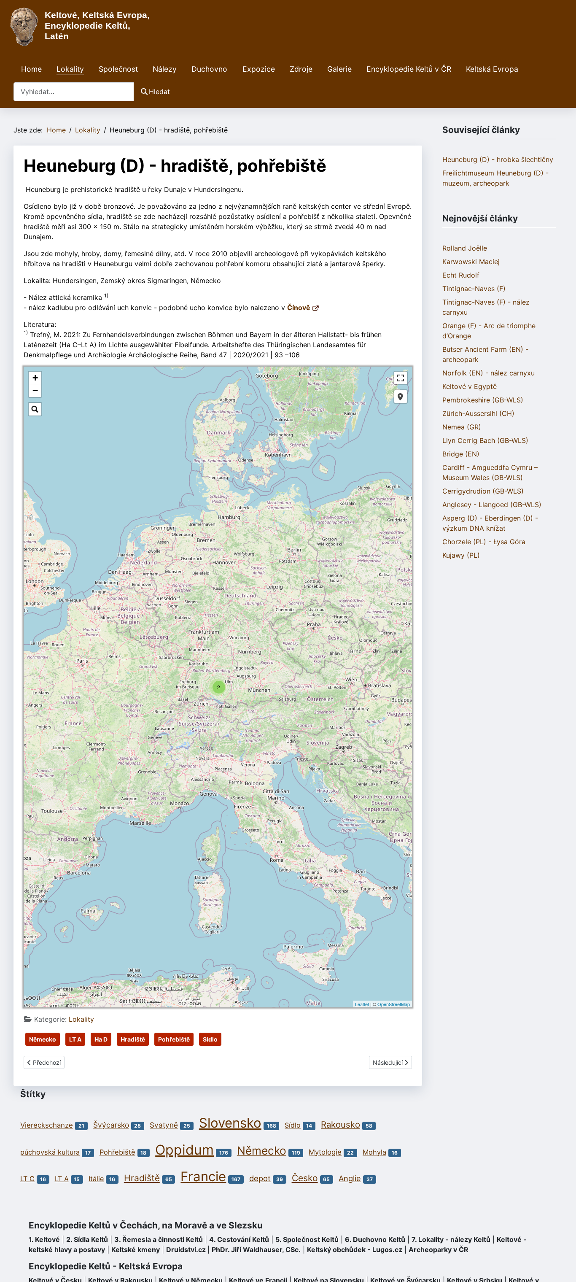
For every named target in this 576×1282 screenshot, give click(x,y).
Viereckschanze (46, 1125)
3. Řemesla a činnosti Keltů (158, 1239)
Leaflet (362, 1004)
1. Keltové (44, 1239)
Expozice (258, 69)
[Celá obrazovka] (400, 378)
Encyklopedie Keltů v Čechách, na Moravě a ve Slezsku (146, 1225)
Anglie (350, 1178)
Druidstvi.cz (186, 1249)
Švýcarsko (111, 1124)
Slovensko (230, 1123)
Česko (305, 1178)
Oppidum (184, 1150)
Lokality (70, 69)
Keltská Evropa (492, 69)
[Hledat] (35, 409)
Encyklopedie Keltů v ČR (408, 69)
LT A (75, 1039)
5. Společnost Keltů (307, 1239)
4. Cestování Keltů (239, 1239)
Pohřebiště (174, 1039)
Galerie (339, 69)
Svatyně (164, 1124)
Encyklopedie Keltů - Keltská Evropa (106, 1266)
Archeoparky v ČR (438, 1249)
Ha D (101, 1039)
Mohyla (374, 1152)
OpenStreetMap (393, 1004)
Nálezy (165, 69)
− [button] (35, 390)
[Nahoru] (561, 1266)
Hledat (159, 91)
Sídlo (210, 1039)
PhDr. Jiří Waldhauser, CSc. (256, 1249)
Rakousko (340, 1124)
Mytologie (325, 1152)
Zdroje (301, 69)
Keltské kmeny (135, 1249)
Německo (42, 1039)
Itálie (96, 1178)
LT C (27, 1178)
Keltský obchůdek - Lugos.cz (354, 1249)
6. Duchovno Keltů (375, 1239)
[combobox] (73, 91)
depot (260, 1178)
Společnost (118, 69)
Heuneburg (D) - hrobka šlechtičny (497, 159)
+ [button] (35, 377)
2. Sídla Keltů (87, 1239)
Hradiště (133, 1039)
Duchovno (209, 69)
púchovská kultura (50, 1152)
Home (31, 69)
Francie (203, 1177)
